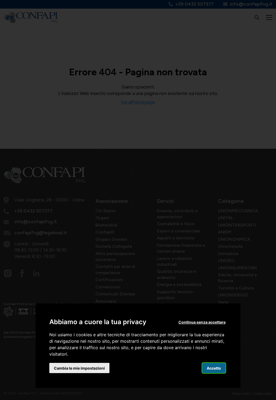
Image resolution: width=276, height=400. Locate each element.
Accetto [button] (214, 368)
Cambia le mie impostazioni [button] (79, 368)
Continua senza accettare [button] (202, 322)
